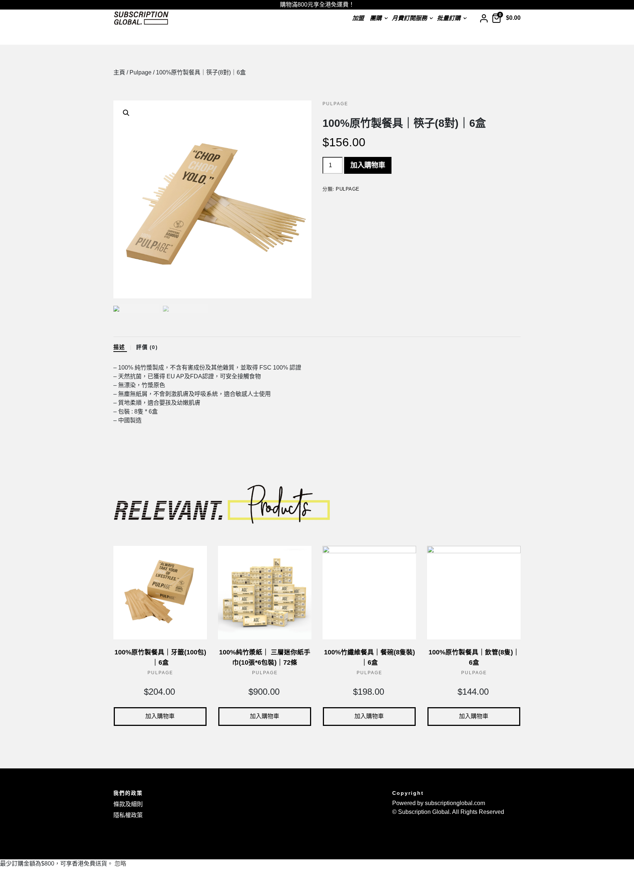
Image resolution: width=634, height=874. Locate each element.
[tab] (124, 348)
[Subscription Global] (141, 18)
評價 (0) (148, 347)
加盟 (358, 18)
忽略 (120, 863)
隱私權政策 (128, 815)
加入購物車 (367, 165)
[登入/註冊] (484, 18)
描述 (120, 347)
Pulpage (141, 72)
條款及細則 (128, 804)
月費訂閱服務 (409, 18)
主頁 (119, 72)
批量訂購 (448, 18)
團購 (376, 18)
